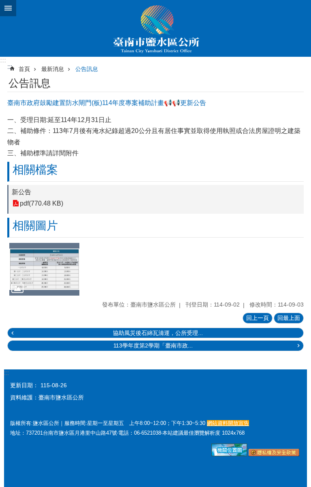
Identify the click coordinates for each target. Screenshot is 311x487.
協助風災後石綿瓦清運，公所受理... (158, 333)
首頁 (24, 69)
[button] (44, 269)
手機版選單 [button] (8, 8)
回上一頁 (257, 318)
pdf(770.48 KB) (41, 203)
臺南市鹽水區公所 (155, 28)
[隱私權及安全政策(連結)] (274, 454)
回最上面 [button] (288, 318)
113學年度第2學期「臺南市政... (153, 345)
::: (3, 60)
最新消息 (52, 69)
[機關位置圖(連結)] (229, 454)
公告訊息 (86, 69)
